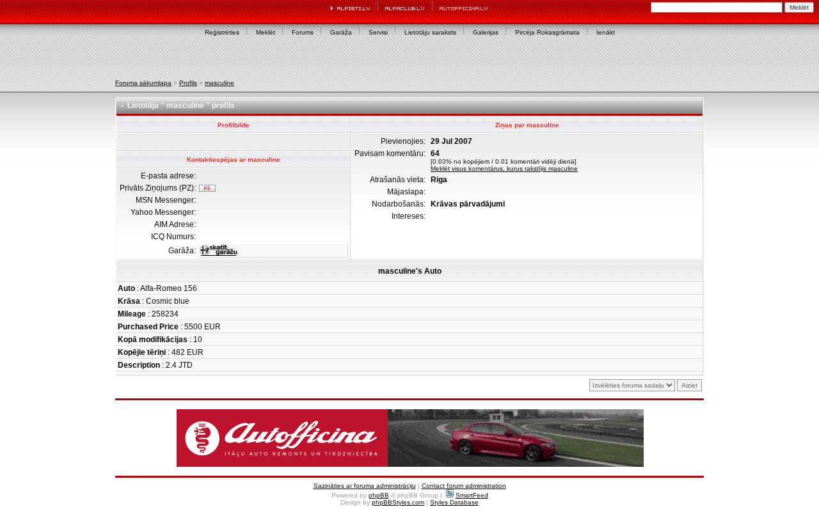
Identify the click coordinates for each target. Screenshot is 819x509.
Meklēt (265, 32)
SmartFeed (472, 495)
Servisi (378, 32)
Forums (303, 32)
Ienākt (605, 32)
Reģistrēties (222, 32)
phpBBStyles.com (398, 502)
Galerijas (485, 32)
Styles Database (454, 502)
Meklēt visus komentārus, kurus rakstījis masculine (504, 168)
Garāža (341, 32)
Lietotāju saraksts (430, 32)
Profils (188, 82)
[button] (410, 438)
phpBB (379, 495)
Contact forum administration (464, 485)
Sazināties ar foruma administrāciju (365, 485)
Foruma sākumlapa (143, 82)
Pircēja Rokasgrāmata (547, 32)
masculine (219, 82)
